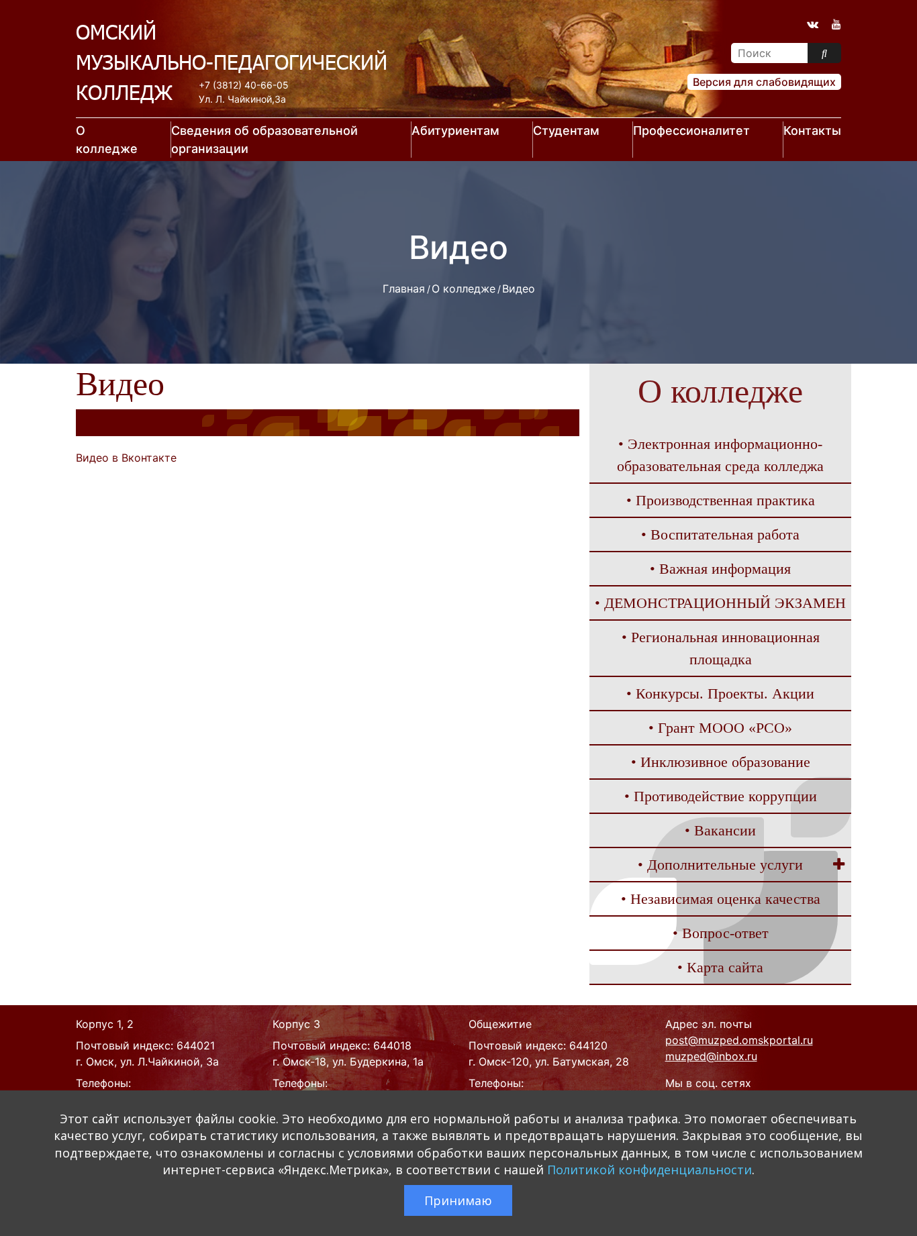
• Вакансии (720, 830)
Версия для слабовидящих (764, 82)
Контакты (812, 130)
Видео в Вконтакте (126, 457)
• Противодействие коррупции (720, 796)
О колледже (107, 139)
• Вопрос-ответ (721, 933)
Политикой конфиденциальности (649, 1170)
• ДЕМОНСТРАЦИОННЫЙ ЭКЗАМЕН (720, 603)
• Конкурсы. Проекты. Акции (720, 693)
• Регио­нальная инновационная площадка (721, 648)
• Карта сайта (720, 967)
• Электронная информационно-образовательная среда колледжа (720, 454)
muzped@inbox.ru (711, 1056)
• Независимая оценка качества (720, 898)
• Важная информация (720, 568)
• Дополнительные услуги (720, 864)
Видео (518, 288)
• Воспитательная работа (720, 534)
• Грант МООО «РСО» (720, 727)
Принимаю (458, 1200)
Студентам (566, 130)
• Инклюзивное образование (720, 762)
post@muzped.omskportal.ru (739, 1040)
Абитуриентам (455, 130)
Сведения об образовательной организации (264, 139)
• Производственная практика (720, 500)
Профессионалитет (691, 130)
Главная (404, 288)
